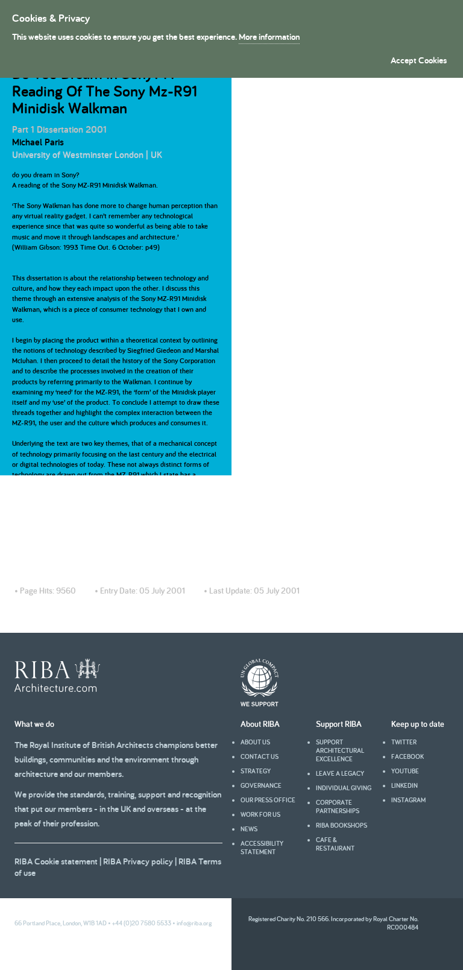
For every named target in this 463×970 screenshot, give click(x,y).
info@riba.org (194, 923)
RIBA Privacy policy (138, 861)
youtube (405, 771)
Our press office (268, 800)
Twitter (404, 742)
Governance (261, 785)
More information (269, 36)
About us (255, 742)
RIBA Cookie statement (56, 861)
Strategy (256, 771)
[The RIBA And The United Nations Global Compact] (260, 703)
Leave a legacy (340, 773)
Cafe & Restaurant (335, 843)
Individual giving (343, 788)
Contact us (260, 756)
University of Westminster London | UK (87, 154)
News (249, 829)
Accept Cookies (419, 60)
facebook (407, 756)
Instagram (408, 800)
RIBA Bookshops (341, 825)
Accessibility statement (262, 847)
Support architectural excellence (340, 750)
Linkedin (404, 785)
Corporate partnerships (337, 806)
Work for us (260, 814)
